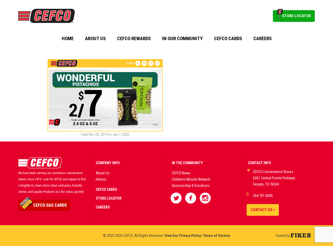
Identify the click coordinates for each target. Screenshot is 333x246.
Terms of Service (216, 235)
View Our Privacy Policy (182, 235)
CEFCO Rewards (134, 38)
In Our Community (182, 38)
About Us (95, 38)
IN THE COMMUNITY (187, 163)
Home (68, 38)
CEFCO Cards (228, 38)
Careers (262, 38)
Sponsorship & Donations (191, 185)
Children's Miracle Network (191, 179)
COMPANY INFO (108, 163)
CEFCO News (181, 173)
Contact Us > (263, 209)
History (101, 179)
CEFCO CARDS (106, 189)
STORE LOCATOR (296, 16)
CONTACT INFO (259, 163)
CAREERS (103, 207)
